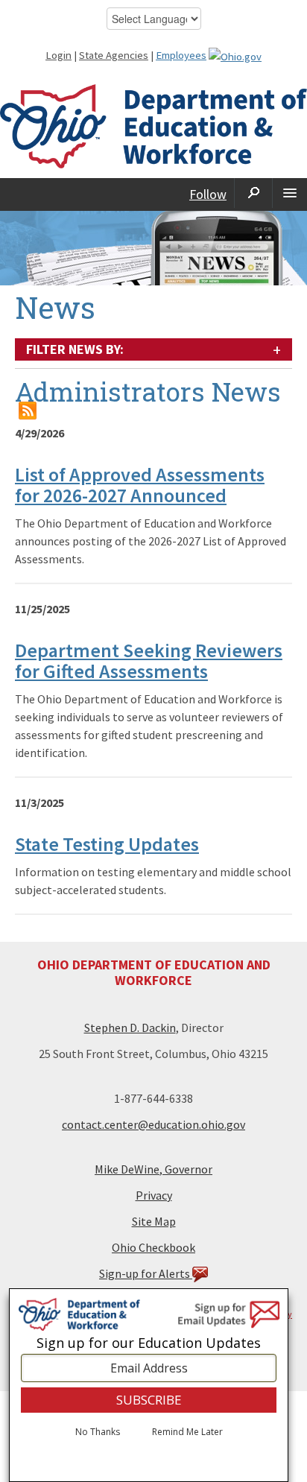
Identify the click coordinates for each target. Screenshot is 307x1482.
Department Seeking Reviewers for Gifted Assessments (148, 661)
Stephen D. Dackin (130, 1027)
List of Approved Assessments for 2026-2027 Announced (140, 485)
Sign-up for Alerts (145, 1273)
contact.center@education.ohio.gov (153, 1124)
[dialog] (148, 1385)
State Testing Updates (107, 844)
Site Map (154, 1221)
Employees (181, 55)
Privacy (154, 1195)
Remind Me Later (187, 1432)
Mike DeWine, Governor (153, 1169)
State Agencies (113, 55)
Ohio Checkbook (153, 1247)
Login (58, 55)
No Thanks (97, 1432)
